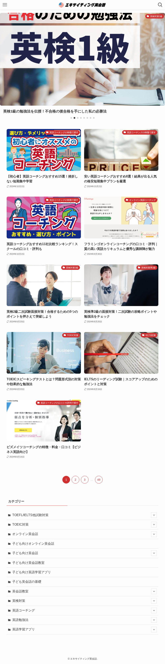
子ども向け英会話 (25, 553)
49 (98, 479)
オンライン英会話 (25, 534)
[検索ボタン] (160, 5)
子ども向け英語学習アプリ (31, 572)
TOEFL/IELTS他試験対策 (30, 515)
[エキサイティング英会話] (82, 5)
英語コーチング (23, 610)
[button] (71, 118)
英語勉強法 (20, 620)
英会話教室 (20, 591)
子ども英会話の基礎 (26, 581)
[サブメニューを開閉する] (154, 515)
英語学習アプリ (23, 629)
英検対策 (18, 600)
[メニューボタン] (5, 5)
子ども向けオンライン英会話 (33, 543)
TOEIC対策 (20, 524)
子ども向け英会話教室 (28, 562)
